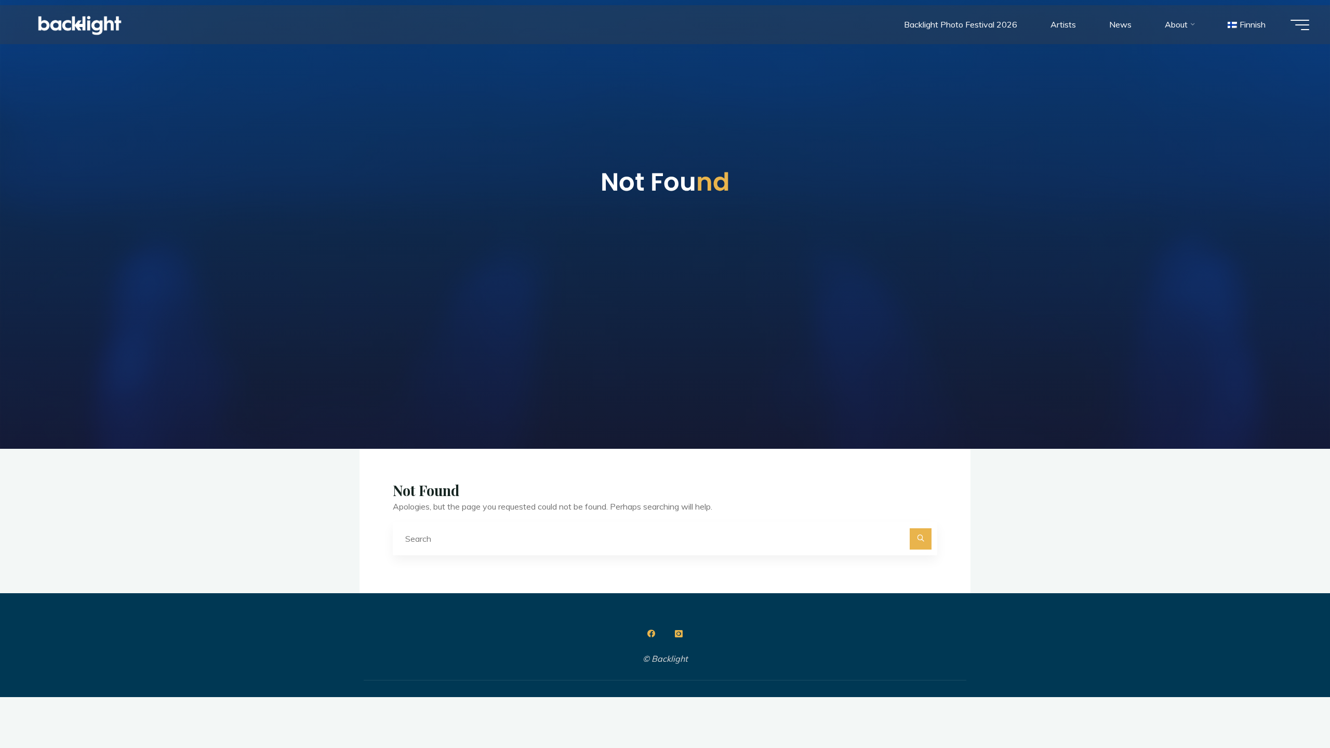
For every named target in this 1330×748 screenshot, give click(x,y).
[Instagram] (678, 634)
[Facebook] (651, 634)
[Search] (921, 539)
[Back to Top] (1289, 707)
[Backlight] (80, 24)
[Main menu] (1300, 25)
